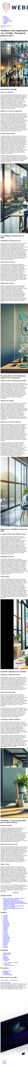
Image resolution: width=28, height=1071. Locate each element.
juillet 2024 (5, 928)
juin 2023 (5, 944)
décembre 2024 (6, 923)
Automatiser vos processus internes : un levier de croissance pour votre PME (13, 906)
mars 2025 (5, 920)
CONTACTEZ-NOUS (6, 982)
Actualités (5, 22)
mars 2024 (5, 933)
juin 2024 (5, 930)
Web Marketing (6, 19)
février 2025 (5, 921)
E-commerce (6, 18)
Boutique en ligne (7, 953)
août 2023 (5, 942)
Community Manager (7, 21)
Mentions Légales (4, 1069)
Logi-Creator (16, 1065)
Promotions (5, 957)
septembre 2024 (6, 926)
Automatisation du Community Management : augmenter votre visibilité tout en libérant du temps (14, 901)
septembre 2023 (6, 941)
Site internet (5, 960)
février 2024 (5, 934)
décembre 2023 (6, 937)
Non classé (5, 956)
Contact (5, 23)
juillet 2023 (5, 943)
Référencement (6, 959)
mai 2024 (5, 931)
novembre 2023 (6, 938)
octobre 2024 (6, 925)
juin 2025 (5, 916)
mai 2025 (5, 917)
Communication (6, 954)
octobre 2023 (6, 939)
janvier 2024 (6, 936)
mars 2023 (5, 947)
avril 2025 (5, 919)
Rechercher (3, 891)
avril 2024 (5, 932)
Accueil (5, 16)
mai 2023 (5, 946)
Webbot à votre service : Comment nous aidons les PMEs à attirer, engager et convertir (14, 899)
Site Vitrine (5, 17)
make (4, 955)
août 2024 (5, 927)
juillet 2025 (5, 915)
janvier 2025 (6, 922)
